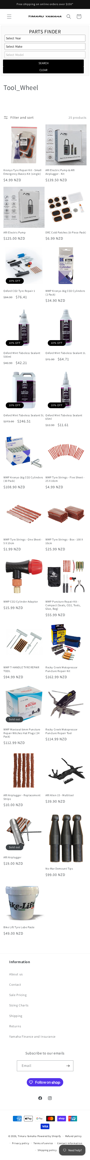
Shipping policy (47, 1150)
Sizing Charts (19, 1005)
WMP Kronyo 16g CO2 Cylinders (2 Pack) (65, 292)
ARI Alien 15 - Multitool (59, 795)
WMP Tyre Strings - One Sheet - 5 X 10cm (22, 541)
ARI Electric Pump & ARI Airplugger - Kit (60, 171)
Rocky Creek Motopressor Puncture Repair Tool (61, 731)
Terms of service (43, 1143)
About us (16, 974)
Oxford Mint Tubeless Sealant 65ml (63, 417)
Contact (15, 984)
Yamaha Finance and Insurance (32, 1036)
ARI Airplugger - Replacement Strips (22, 797)
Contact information (69, 1143)
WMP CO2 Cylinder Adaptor (20, 601)
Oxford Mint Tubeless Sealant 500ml (21, 354)
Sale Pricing (18, 995)
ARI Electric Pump (14, 232)
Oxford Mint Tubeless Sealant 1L (65, 353)
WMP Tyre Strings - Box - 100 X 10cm (64, 541)
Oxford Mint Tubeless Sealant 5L (23, 415)
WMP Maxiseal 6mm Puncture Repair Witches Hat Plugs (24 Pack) (21, 733)
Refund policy (73, 1136)
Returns (15, 1026)
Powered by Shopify (49, 1136)
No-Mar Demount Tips (59, 868)
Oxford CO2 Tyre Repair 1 (19, 291)
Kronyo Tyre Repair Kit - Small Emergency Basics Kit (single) (22, 171)
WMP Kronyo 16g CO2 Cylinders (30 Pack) (23, 479)
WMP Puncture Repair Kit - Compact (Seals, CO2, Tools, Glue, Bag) (63, 605)
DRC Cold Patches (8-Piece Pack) (65, 232)
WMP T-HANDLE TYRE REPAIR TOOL (21, 669)
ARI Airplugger (12, 857)
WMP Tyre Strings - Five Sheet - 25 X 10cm (65, 479)
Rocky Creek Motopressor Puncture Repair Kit (61, 669)
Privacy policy (20, 1143)
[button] (9, 16)
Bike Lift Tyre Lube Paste (19, 927)
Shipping (15, 1016)
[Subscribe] (68, 1065)
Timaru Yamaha (27, 1136)
